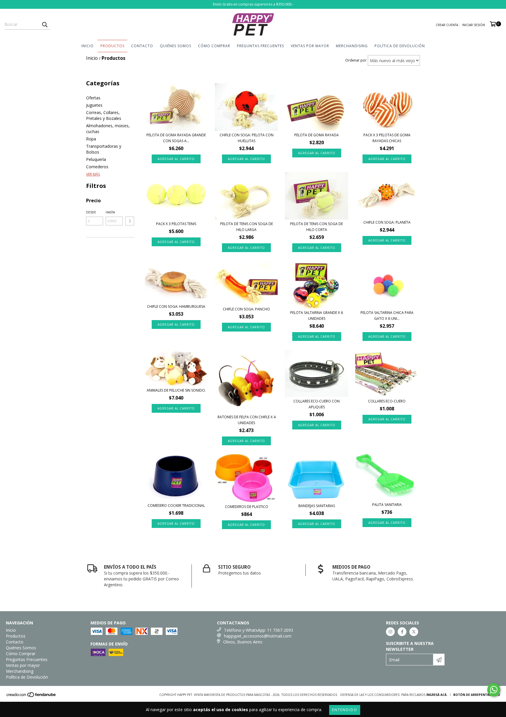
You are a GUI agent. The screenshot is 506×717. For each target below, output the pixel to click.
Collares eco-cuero (387, 401)
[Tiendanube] (31, 696)
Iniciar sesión (473, 25)
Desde (91, 212)
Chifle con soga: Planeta (387, 222)
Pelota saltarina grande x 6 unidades (316, 315)
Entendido (344, 709)
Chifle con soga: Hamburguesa (176, 306)
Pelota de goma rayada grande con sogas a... (176, 137)
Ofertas (93, 98)
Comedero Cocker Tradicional (176, 505)
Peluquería (96, 159)
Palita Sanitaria (387, 504)
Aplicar (129, 221)
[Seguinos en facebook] (402, 631)
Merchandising (352, 45)
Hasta (110, 212)
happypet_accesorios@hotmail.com (257, 636)
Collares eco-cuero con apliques (316, 404)
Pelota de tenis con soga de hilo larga (246, 226)
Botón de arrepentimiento (476, 695)
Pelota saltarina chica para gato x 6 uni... (386, 315)
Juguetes (94, 105)
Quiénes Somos (175, 45)
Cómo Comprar (214, 45)
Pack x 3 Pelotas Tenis (176, 223)
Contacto (142, 45)
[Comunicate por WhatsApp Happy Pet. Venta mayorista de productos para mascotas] (493, 689)
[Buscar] (44, 24)
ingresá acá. (436, 695)
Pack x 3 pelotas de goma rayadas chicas (387, 137)
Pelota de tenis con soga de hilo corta (316, 226)
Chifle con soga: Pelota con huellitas (246, 137)
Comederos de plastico (246, 506)
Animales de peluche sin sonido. (176, 390)
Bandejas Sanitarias (316, 505)
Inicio (87, 45)
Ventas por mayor (310, 45)
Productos (112, 45)
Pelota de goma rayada (316, 134)
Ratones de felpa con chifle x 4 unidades (247, 419)
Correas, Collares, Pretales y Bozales (103, 115)
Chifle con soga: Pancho (246, 309)
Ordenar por (356, 60)
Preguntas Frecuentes (260, 45)
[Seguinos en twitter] (413, 631)
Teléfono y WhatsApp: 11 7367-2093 (258, 630)
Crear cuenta (447, 25)
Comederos (97, 166)
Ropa (91, 139)
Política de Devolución (400, 45)
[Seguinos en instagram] (390, 631)
